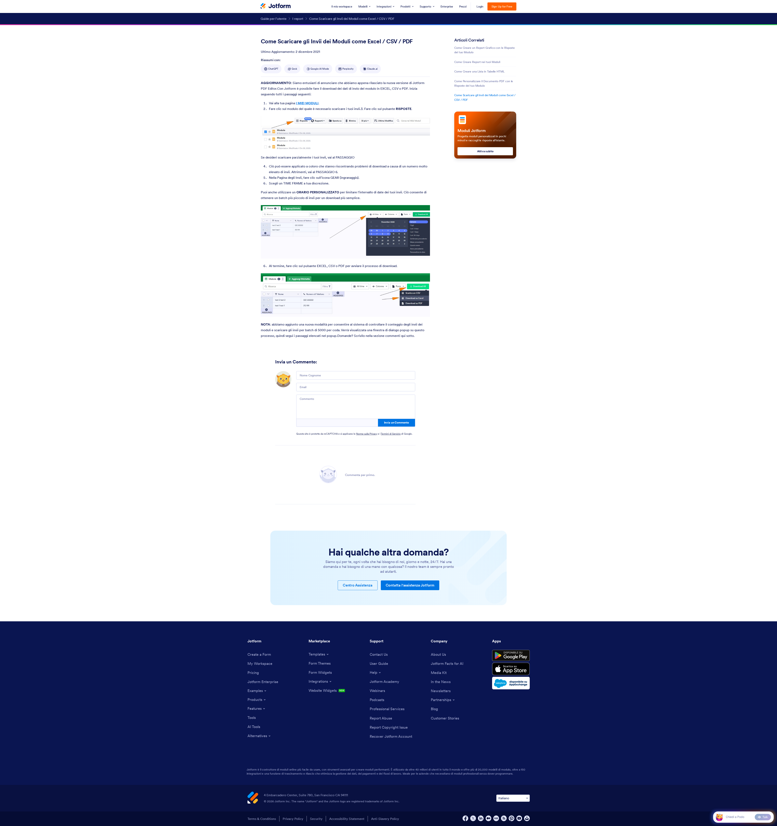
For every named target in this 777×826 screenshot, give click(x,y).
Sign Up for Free (501, 6)
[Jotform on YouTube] (519, 818)
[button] (719, 817)
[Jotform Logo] (276, 6)
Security (316, 819)
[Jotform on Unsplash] (527, 818)
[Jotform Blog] (496, 818)
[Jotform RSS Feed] (504, 818)
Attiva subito (485, 151)
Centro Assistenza (358, 585)
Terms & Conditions (261, 819)
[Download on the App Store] (511, 669)
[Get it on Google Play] (511, 655)
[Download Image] (424, 144)
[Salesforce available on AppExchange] (511, 683)
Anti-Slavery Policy (385, 819)
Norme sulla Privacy (366, 433)
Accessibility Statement (346, 819)
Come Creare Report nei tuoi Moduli (477, 62)
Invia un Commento (396, 422)
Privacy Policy (293, 819)
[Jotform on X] (473, 818)
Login (480, 6)
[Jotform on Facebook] (465, 818)
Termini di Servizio (391, 433)
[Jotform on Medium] (488, 818)
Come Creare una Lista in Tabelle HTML (479, 71)
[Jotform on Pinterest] (511, 818)
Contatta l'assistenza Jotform (410, 585)
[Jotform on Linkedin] (481, 818)
